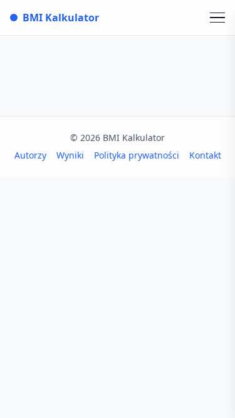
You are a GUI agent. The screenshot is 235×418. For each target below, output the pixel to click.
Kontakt (205, 155)
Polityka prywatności (136, 155)
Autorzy (30, 155)
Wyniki (70, 155)
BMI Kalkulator (61, 17)
